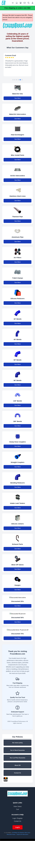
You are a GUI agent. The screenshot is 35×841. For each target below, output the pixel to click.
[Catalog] (16, 3)
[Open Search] (28, 3)
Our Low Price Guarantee (17, 757)
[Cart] (20, 3)
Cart (17, 809)
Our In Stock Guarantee (17, 750)
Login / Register (17, 818)
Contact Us (17, 773)
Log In (17, 827)
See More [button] (17, 98)
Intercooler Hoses (11, 834)
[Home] (3, 3)
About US (17, 765)
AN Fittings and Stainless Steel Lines (21, 832)
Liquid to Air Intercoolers (22, 834)
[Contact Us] (24, 3)
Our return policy (17, 742)
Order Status (18, 806)
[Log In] (32, 3)
